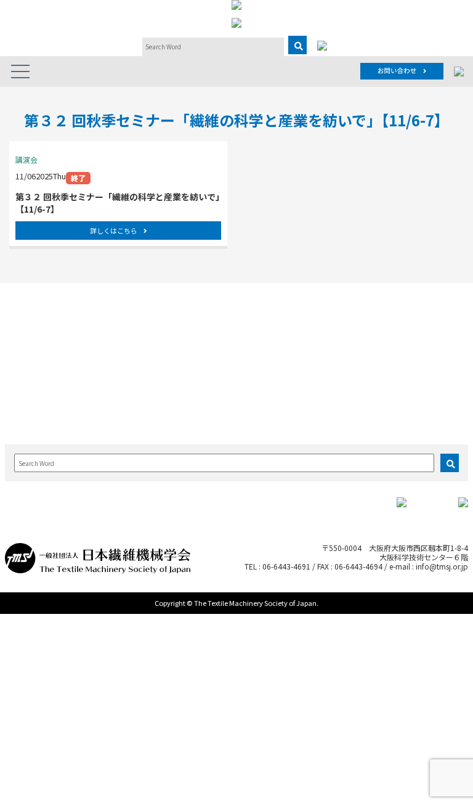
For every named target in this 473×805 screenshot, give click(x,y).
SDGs (104, 375)
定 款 (29, 350)
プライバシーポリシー (44, 413)
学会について (37, 310)
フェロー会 (113, 350)
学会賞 (29, 338)
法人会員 (32, 362)
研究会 (106, 325)
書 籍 (337, 338)
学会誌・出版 (345, 310)
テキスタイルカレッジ (199, 389)
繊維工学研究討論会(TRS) (199, 367)
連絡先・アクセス (47, 396)
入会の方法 (422, 338)
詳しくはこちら (113, 230)
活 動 (101, 310)
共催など (187, 418)
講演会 (183, 406)
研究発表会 (190, 325)
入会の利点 (422, 325)
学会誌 (337, 325)
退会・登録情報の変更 (430, 367)
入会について (423, 310)
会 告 (337, 350)
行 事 (179, 310)
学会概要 (32, 325)
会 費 (415, 350)
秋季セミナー (194, 350)
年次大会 (187, 338)
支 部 (106, 338)
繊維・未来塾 (117, 362)
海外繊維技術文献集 (353, 367)
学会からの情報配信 (44, 379)
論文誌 (256, 310)
